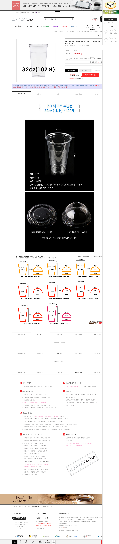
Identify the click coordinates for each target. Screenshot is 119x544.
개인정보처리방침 (36, 506)
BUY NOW (84, 70)
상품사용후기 (40, 94)
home (55, 31)
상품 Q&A (59, 94)
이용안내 (27, 506)
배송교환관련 (78, 94)
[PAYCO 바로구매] (90, 75)
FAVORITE (111, 19)
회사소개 (14, 506)
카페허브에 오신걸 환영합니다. (28, 12)
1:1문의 (115, 41)
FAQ (111, 41)
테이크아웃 (60, 31)
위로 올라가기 (97, 94)
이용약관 (21, 506)
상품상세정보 (21, 93)
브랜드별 (29, 26)
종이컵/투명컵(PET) (69, 31)
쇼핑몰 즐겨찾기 (16, 12)
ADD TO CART (71, 70)
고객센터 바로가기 (47, 506)
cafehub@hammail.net (77, 521)
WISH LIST (111, 22)
